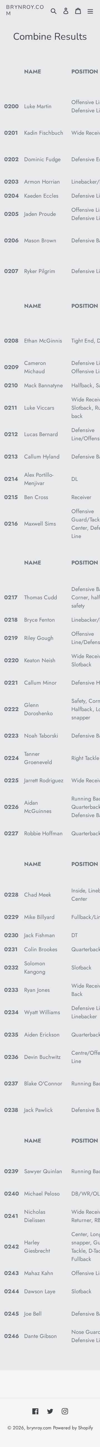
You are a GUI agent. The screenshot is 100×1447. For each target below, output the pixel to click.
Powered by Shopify (73, 1427)
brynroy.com (25, 10)
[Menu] (90, 10)
